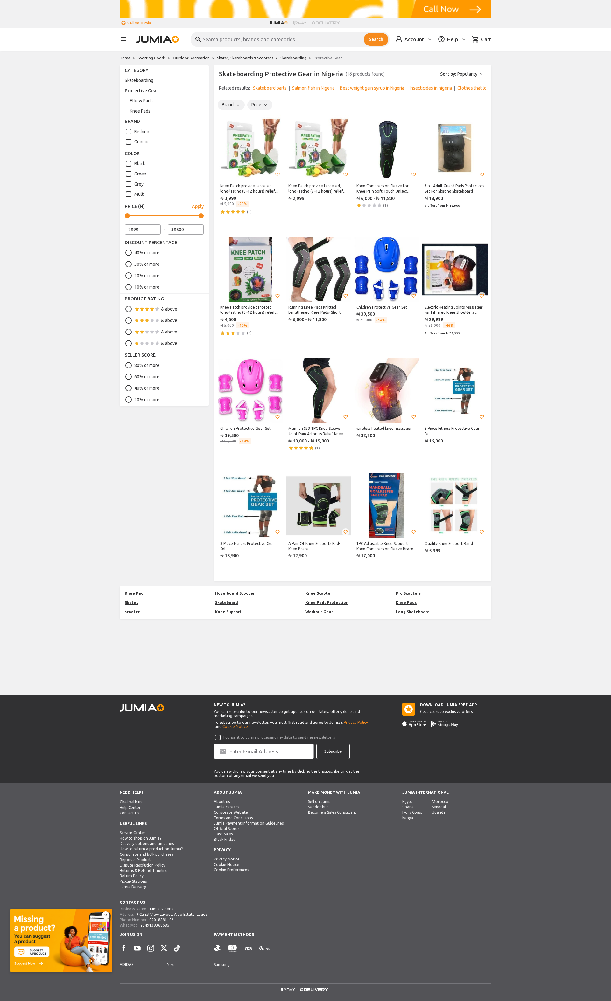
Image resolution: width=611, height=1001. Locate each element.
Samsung (222, 965)
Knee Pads (140, 110)
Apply (198, 206)
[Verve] (265, 948)
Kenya (407, 818)
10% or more (146, 287)
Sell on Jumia (139, 23)
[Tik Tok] (177, 948)
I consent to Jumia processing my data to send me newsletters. (279, 737)
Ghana (408, 807)
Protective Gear (141, 90)
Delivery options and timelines (147, 843)
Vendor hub (318, 807)
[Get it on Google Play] (444, 724)
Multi (139, 194)
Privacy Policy (356, 722)
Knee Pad (134, 593)
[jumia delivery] (327, 23)
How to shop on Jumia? (140, 838)
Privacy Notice (227, 859)
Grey (139, 184)
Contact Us (129, 813)
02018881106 (161, 920)
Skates (131, 602)
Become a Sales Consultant (332, 812)
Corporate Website (231, 812)
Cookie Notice (235, 726)
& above (169, 309)
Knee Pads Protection (327, 602)
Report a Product (135, 860)
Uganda (439, 812)
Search (376, 39)
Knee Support (228, 612)
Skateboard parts (270, 88)
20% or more (146, 275)
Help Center (130, 808)
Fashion (141, 131)
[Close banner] (105, 915)
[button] (277, 174)
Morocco (440, 801)
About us (222, 801)
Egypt (407, 801)
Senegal (439, 807)
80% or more (146, 365)
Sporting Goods (151, 58)
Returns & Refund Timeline (144, 870)
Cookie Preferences (231, 870)
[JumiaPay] (299, 23)
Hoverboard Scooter (235, 593)
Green (140, 173)
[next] (482, 89)
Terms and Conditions (233, 818)
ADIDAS (126, 965)
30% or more (146, 264)
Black (139, 163)
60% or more (146, 376)
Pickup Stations (133, 881)
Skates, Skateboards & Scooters (245, 58)
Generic (142, 141)
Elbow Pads (141, 100)
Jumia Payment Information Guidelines (249, 823)
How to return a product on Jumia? (151, 849)
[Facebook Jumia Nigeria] (123, 948)
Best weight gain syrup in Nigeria (372, 88)
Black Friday (224, 839)
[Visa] (248, 948)
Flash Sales (223, 834)
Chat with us (131, 801)
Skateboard (226, 602)
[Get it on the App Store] (414, 724)
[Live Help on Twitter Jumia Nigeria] (164, 948)
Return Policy (132, 876)
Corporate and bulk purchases (146, 854)
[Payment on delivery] (217, 948)
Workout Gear (319, 612)
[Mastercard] (232, 948)
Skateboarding (293, 58)
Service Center (132, 833)
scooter (132, 612)
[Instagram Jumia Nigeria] (150, 948)
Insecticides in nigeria (431, 88)
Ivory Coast (412, 812)
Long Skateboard (413, 612)
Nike (171, 965)
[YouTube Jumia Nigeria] (137, 948)
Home (125, 58)
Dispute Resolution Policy (142, 865)
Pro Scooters (408, 593)
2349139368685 (154, 925)
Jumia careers (226, 807)
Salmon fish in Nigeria (313, 88)
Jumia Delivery (133, 887)
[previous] (222, 89)
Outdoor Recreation (191, 58)
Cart (486, 39)
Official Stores (226, 828)
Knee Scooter (319, 593)
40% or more (146, 252)
